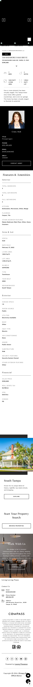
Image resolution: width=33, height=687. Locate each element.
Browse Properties (16, 526)
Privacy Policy (24, 673)
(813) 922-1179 (10, 597)
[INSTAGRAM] (12, 659)
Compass (18, 621)
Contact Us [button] (16, 567)
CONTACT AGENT (16, 163)
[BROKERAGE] (25, 659)
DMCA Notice (16, 676)
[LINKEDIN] (16, 659)
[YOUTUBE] (21, 659)
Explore (16, 496)
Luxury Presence (21, 664)
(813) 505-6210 (7, 145)
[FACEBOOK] (7, 659)
